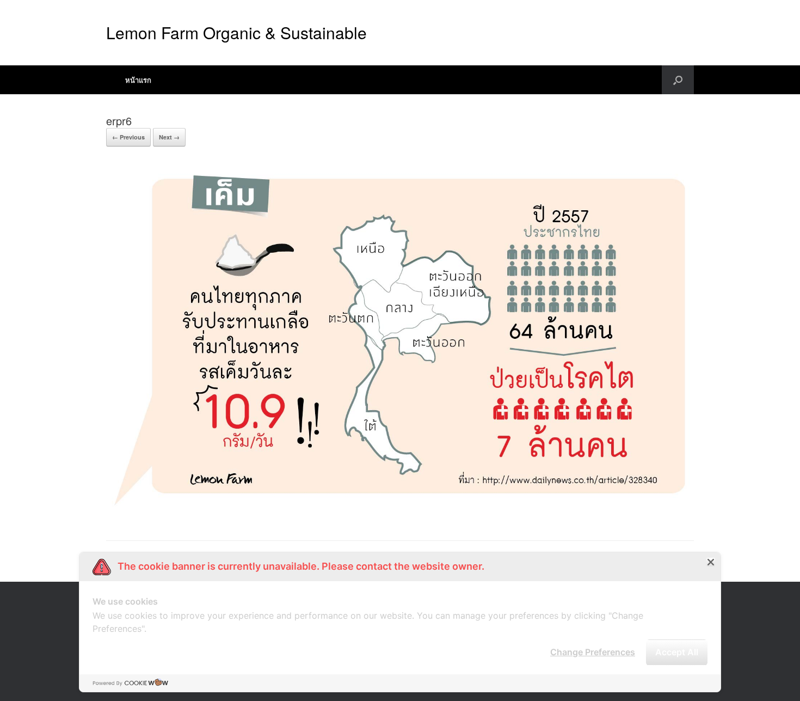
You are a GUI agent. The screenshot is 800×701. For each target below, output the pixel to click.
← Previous (128, 137)
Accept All (676, 652)
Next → (169, 137)
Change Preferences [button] (592, 652)
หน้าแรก (138, 80)
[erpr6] (400, 512)
